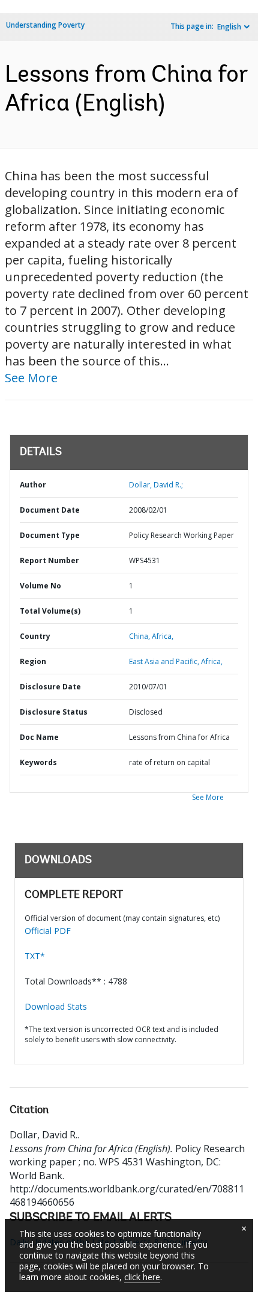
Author (33, 485)
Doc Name (39, 737)
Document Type (50, 535)
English (229, 27)
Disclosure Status (54, 712)
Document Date (50, 510)
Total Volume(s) (50, 611)
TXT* (35, 956)
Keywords (38, 762)
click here (142, 1277)
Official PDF (48, 930)
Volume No (40, 586)
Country (35, 636)
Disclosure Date (50, 687)
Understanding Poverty (45, 25)
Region (33, 661)
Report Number (49, 560)
